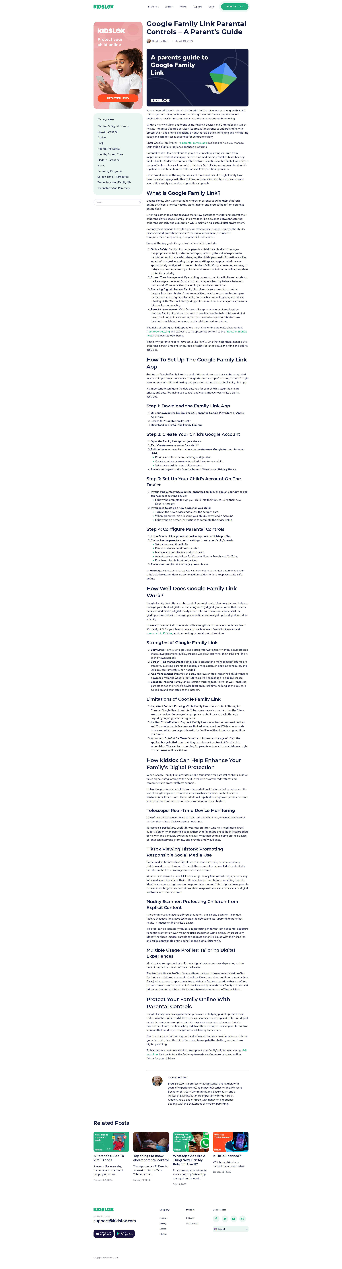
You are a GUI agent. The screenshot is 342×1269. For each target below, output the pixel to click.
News (101, 165)
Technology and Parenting (114, 188)
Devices (102, 137)
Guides (163, 1228)
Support (163, 1218)
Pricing (163, 1223)
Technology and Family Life (114, 182)
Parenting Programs (110, 171)
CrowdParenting (108, 132)
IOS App (190, 1218)
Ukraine (163, 1234)
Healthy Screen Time (110, 154)
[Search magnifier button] (140, 202)
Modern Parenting (109, 160)
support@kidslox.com (115, 1221)
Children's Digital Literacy (113, 126)
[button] (231, 1229)
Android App (192, 1223)
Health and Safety (109, 149)
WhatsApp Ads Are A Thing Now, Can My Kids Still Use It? (189, 1160)
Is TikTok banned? (227, 1156)
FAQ (100, 143)
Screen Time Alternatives (113, 177)
